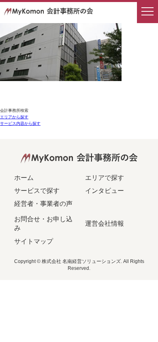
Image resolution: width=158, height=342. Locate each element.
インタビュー (104, 190)
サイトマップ (33, 241)
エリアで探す (104, 177)
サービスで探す (37, 190)
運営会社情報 (104, 223)
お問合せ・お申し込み (43, 223)
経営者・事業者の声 (43, 203)
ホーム (24, 177)
